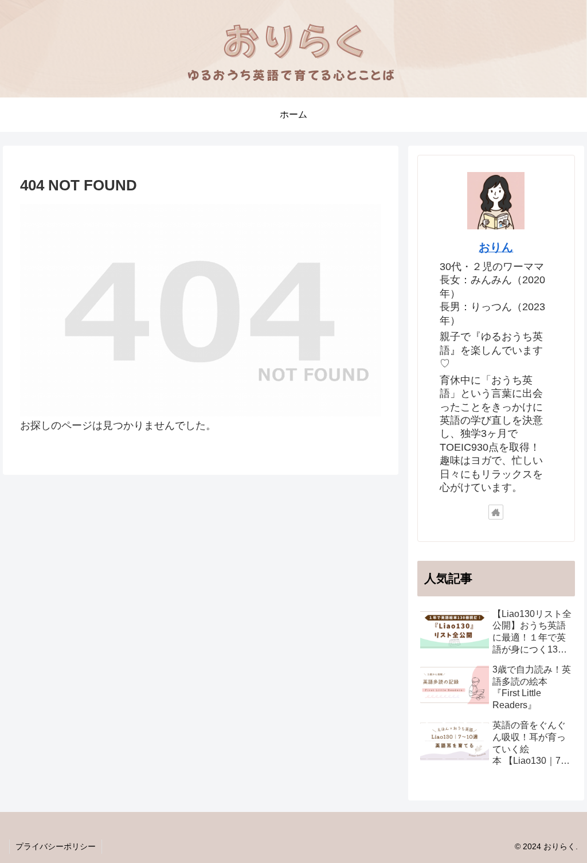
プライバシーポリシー (55, 846)
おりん (496, 247)
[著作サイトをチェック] (495, 512)
